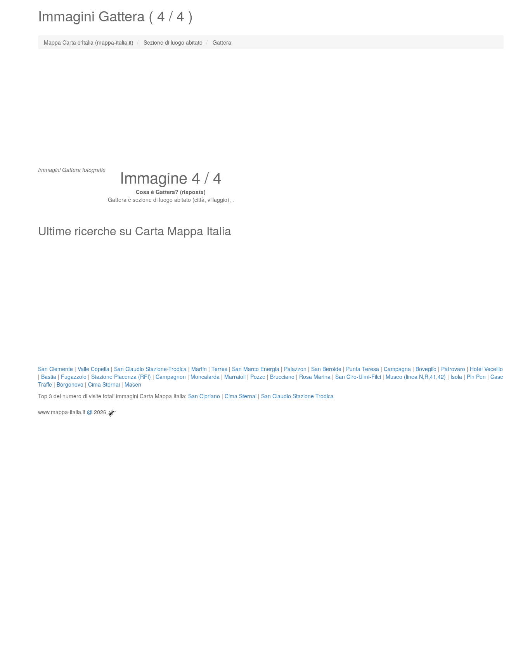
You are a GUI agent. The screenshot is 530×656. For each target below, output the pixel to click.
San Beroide (326, 369)
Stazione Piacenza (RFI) (121, 376)
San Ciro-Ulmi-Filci (358, 376)
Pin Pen (476, 376)
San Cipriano (204, 396)
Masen (133, 384)
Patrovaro (453, 369)
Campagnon (171, 376)
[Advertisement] (265, 111)
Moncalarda (205, 376)
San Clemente (55, 369)
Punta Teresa (362, 369)
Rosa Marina (315, 376)
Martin (199, 369)
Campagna (397, 369)
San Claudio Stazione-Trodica (150, 369)
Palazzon (295, 369)
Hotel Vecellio (486, 369)
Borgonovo (70, 384)
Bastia (48, 376)
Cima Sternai (104, 384)
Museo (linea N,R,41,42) (416, 376)
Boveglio (426, 369)
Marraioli (235, 376)
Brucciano (282, 376)
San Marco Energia (255, 369)
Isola (456, 376)
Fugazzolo (74, 376)
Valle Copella (93, 369)
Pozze (257, 376)
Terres (219, 369)
